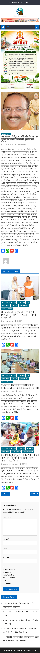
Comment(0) (21, 145)
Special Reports (7, 309)
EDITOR (19, 321)
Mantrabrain (32, 650)
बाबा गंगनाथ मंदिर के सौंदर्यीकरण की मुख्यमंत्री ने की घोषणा (20, 614)
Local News (5, 305)
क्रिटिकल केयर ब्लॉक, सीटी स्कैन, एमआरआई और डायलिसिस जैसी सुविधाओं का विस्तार (19, 630)
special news (5, 134)
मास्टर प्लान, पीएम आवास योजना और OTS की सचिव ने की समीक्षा (20, 622)
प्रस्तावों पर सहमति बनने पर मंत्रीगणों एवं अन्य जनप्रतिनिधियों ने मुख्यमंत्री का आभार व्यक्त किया (20, 458)
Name (6, 539)
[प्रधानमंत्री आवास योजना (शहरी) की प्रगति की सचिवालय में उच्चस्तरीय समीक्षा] (20, 361)
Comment (7, 517)
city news (21, 302)
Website (6, 557)
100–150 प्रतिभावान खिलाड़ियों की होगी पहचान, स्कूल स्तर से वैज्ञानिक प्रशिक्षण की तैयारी (21, 639)
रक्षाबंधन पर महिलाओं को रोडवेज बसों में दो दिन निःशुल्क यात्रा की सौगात (18, 605)
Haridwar (30, 448)
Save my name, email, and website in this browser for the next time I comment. (9, 576)
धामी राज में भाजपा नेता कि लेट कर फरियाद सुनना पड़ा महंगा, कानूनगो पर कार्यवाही (7, 494)
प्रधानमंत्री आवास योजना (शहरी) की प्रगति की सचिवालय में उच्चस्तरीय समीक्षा (20, 386)
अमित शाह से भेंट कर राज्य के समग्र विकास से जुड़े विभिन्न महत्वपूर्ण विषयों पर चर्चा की (18, 315)
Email (5, 548)
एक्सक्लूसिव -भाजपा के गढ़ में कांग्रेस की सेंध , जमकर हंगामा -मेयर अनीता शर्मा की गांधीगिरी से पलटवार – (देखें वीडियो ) (35, 494)
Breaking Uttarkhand (9, 302)
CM (28, 302)
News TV (14, 305)
